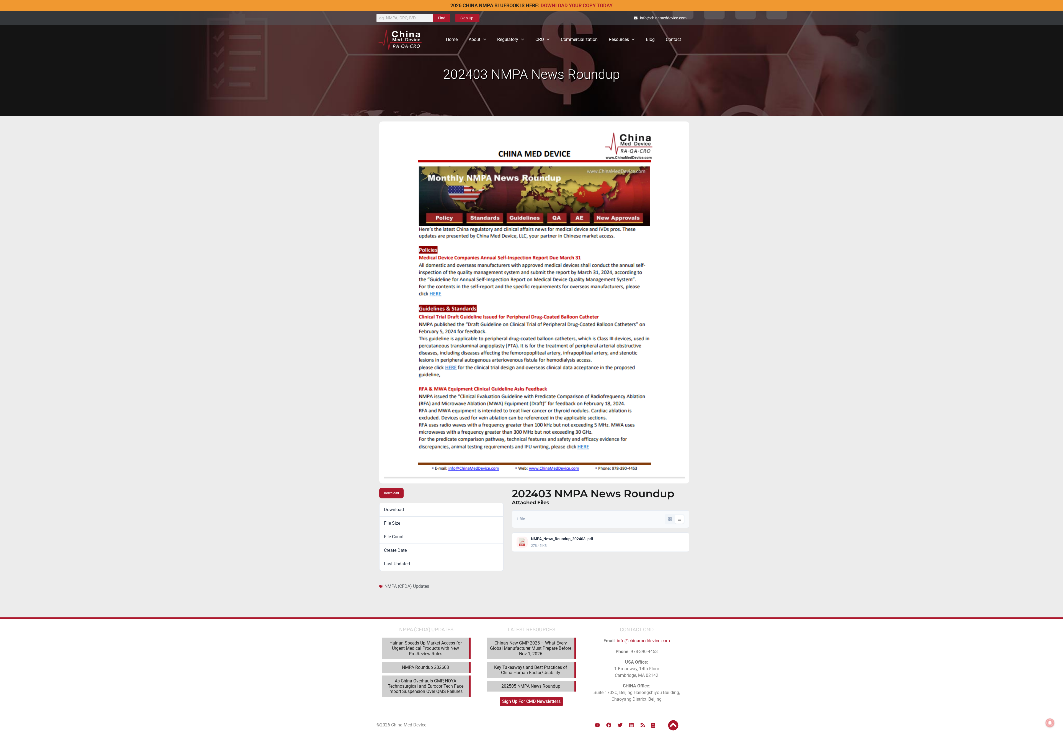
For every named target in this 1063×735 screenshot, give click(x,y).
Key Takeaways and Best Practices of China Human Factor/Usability (530, 670)
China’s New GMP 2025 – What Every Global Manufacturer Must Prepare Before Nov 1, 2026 (530, 648)
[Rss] (643, 725)
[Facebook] (609, 725)
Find (441, 18)
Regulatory (507, 39)
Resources (619, 39)
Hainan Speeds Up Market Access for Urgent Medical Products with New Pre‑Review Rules (425, 648)
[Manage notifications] (1050, 722)
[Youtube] (597, 725)
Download (391, 493)
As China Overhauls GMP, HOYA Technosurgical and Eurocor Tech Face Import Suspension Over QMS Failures (425, 686)
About (474, 39)
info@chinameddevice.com (643, 640)
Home (452, 39)
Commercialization (579, 39)
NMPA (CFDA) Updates (407, 586)
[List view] (679, 519)
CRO (539, 39)
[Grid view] (669, 519)
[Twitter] (620, 725)
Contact (673, 39)
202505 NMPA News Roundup (530, 686)
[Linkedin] (631, 725)
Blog (650, 39)
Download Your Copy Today (577, 5)
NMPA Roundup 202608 (425, 667)
